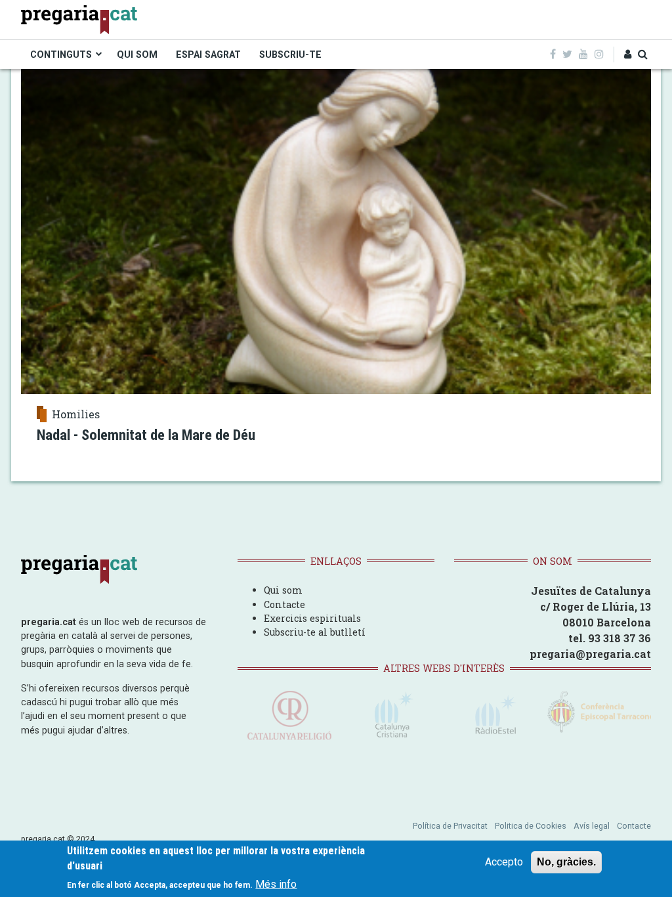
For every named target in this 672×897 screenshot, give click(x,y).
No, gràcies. (566, 861)
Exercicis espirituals (312, 618)
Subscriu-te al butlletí (315, 632)
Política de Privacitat (450, 826)
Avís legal (592, 826)
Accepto (504, 862)
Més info (276, 884)
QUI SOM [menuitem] (137, 54)
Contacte (284, 604)
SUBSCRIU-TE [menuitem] (290, 54)
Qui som (283, 590)
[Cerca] (643, 54)
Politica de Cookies (530, 826)
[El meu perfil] (628, 54)
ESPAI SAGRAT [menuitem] (208, 54)
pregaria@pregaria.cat (590, 654)
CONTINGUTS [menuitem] (61, 54)
